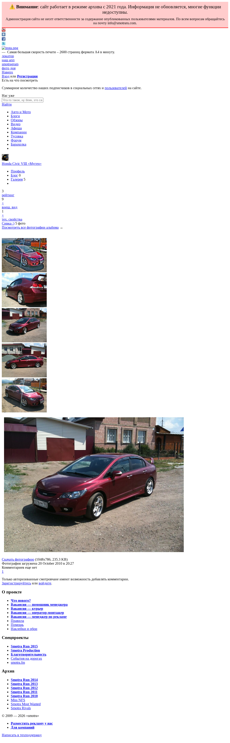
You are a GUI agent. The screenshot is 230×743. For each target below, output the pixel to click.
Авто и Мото (21, 112)
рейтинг (8, 195)
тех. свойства (12, 219)
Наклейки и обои (24, 629)
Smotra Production (25, 650)
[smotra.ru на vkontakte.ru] (3, 35)
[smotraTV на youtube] (3, 30)
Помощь (17, 625)
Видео (15, 124)
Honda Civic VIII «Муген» (22, 164)
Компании (19, 132)
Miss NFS (18, 700)
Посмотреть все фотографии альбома (30, 227)
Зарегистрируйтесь (16, 583)
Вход (5, 76)
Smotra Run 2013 (24, 684)
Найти (7, 104)
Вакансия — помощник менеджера (39, 604)
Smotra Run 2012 (24, 688)
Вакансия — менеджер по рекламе (39, 617)
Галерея (17, 179)
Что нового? (21, 600)
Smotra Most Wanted (26, 704)
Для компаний (22, 727)
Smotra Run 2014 (24, 680)
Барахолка (18, 144)
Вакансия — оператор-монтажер (37, 613)
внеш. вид (9, 207)
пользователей (116, 88)
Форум (16, 140)
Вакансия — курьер (27, 608)
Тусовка (17, 136)
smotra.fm (18, 662)
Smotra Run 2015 (24, 646)
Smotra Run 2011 (24, 692)
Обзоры (17, 120)
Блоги (15, 116)
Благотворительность (28, 654)
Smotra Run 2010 (24, 696)
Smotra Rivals (21, 708)
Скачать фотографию (18, 559)
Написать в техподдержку (22, 735)
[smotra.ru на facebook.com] (3, 39)
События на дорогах (26, 658)
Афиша (16, 128)
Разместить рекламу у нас (32, 723)
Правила (17, 621)
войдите (45, 583)
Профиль (18, 171)
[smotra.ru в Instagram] (10, 48)
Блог (14, 175)
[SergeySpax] (5, 159)
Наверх (7, 72)
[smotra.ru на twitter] (3, 44)
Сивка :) (8, 223)
